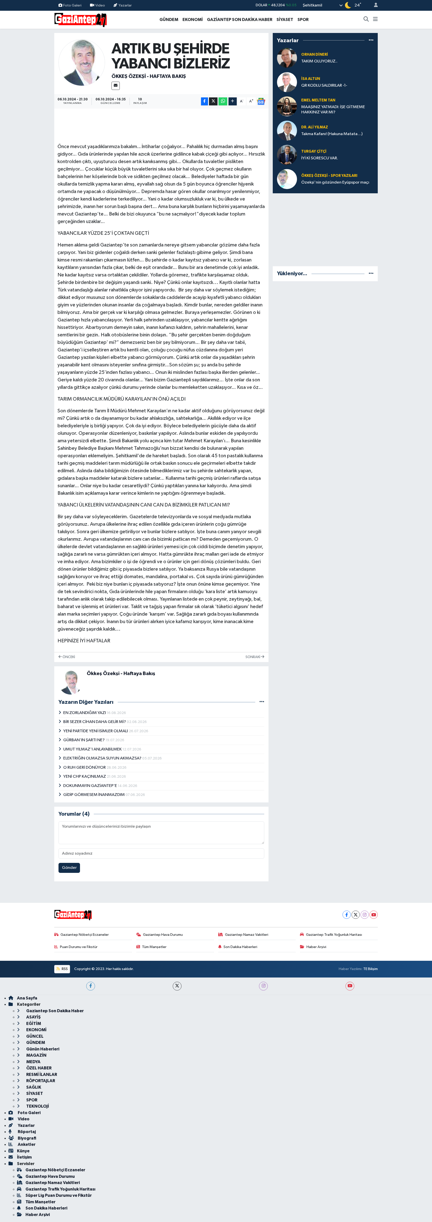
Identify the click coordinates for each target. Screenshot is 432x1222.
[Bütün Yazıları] (262, 702)
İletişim (24, 1157)
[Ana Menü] (375, 19)
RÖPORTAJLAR (40, 1081)
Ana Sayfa (27, 998)
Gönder (69, 868)
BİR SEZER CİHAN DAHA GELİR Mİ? (95, 722)
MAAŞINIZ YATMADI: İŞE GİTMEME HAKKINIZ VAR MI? (333, 109)
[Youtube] (374, 915)
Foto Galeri (72, 5)
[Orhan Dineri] (287, 58)
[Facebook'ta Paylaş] (204, 101)
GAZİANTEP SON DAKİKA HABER (239, 19)
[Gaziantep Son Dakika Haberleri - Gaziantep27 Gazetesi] (80, 19)
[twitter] (177, 986)
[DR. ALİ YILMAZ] (287, 130)
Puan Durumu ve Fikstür (79, 947)
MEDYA (33, 1062)
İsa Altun (310, 79)
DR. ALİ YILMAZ (314, 127)
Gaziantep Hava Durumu (163, 935)
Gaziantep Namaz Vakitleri (246, 935)
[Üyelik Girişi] (374, 5)
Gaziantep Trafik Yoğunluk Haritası (334, 935)
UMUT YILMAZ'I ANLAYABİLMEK (92, 749)
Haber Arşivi (316, 947)
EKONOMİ (192, 19)
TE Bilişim (370, 969)
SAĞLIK (33, 1087)
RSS (64, 969)
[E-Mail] (116, 86)
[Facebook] (346, 915)
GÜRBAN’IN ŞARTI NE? (84, 740)
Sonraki (253, 657)
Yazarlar (125, 5)
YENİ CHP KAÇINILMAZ (85, 776)
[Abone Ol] (261, 101)
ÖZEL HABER (39, 1068)
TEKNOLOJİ (37, 1106)
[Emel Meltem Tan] (287, 106)
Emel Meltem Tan (318, 100)
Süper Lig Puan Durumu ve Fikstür (59, 1195)
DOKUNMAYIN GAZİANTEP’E (90, 786)
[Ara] (366, 19)
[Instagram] (364, 915)
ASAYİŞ (33, 1017)
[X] (356, 915)
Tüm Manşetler (154, 947)
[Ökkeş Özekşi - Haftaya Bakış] (81, 62)
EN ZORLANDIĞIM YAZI (85, 713)
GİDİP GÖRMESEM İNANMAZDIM (94, 795)
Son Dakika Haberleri (240, 947)
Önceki (68, 657)
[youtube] (350, 986)
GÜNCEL (35, 1036)
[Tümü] (371, 40)
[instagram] (263, 986)
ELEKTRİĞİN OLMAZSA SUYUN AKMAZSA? (102, 758)
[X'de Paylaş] (213, 101)
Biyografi (26, 1138)
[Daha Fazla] (232, 101)
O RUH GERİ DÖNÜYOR (84, 767)
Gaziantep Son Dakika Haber (55, 1011)
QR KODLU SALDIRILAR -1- (324, 85)
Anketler (26, 1144)
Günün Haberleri (42, 1049)
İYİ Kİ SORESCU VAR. (319, 158)
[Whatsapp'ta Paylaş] (222, 101)
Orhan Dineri (314, 54)
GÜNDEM (169, 19)
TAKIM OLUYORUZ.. (319, 61)
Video (100, 5)
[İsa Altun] (287, 82)
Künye (23, 1151)
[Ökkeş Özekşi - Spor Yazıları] (287, 179)
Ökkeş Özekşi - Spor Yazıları (329, 176)
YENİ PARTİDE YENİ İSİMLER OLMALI (96, 731)
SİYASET (284, 19)
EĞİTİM (33, 1023)
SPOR (303, 19)
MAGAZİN (36, 1055)
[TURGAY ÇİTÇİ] (287, 155)
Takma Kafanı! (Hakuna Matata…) (331, 134)
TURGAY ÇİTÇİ (313, 151)
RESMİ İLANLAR (41, 1074)
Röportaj (26, 1132)
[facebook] (90, 986)
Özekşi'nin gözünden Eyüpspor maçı (335, 182)
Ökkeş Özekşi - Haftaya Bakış (149, 76)
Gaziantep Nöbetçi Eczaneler (84, 935)
